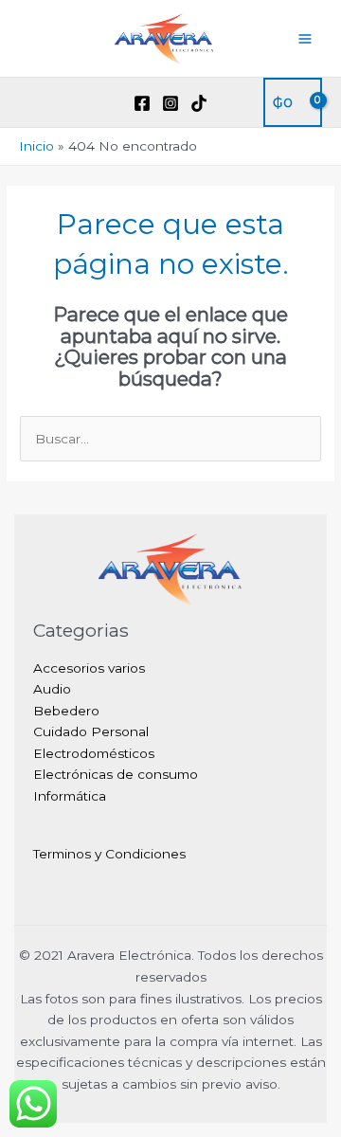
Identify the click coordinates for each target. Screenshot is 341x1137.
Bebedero (66, 710)
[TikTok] (198, 103)
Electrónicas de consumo (115, 774)
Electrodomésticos (93, 753)
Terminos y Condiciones (109, 853)
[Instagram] (170, 103)
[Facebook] (142, 103)
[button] (25, 103)
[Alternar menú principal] (305, 38)
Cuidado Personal (91, 731)
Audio (52, 688)
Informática (69, 795)
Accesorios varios (89, 668)
